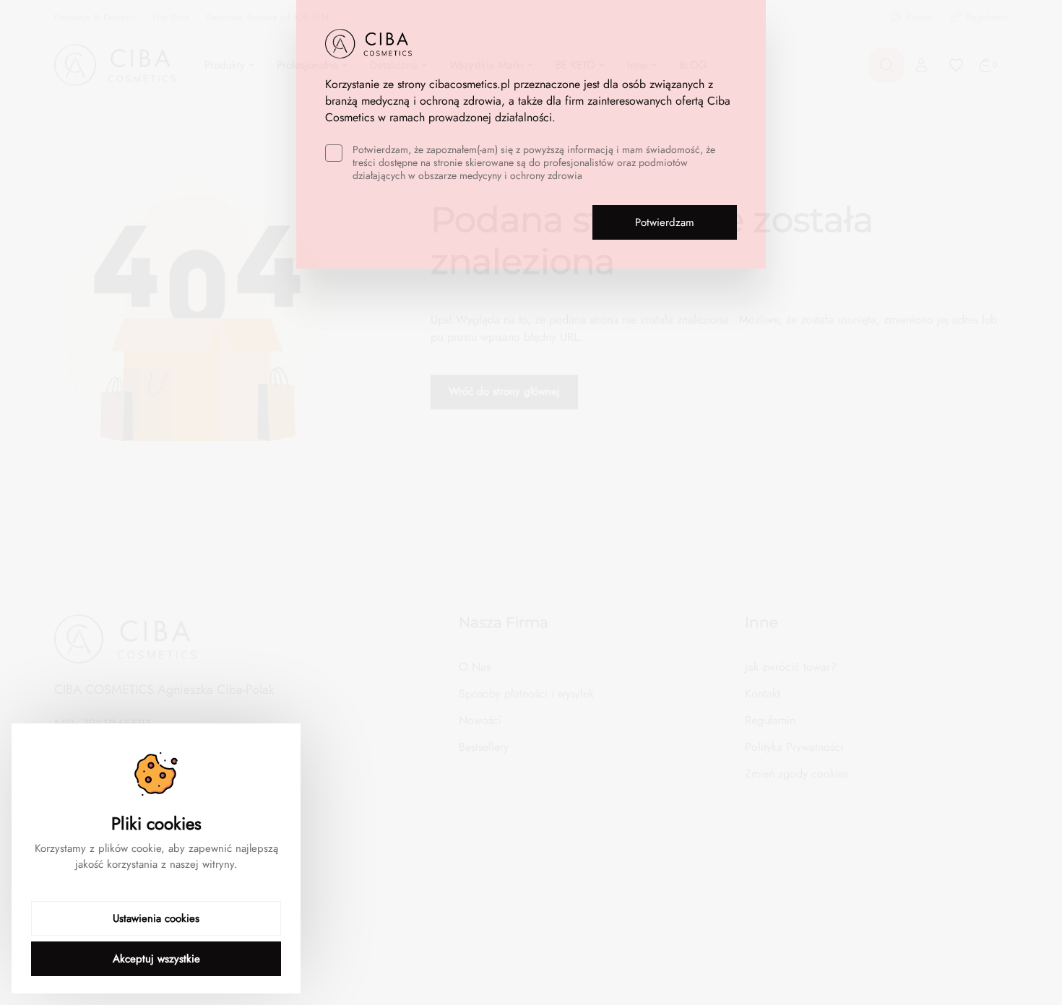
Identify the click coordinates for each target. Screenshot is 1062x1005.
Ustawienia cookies (156, 918)
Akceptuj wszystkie (156, 959)
